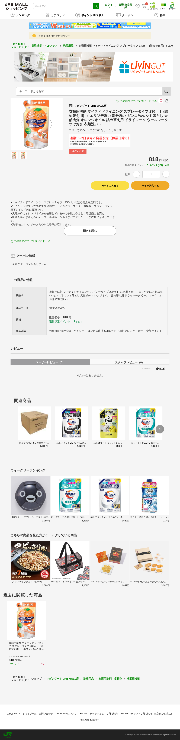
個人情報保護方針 (89, 720)
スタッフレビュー (129, 362)
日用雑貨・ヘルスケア (44, 45)
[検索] (166, 91)
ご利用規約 (112, 713)
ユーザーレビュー (50, 362)
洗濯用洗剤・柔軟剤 (110, 678)
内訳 (167, 165)
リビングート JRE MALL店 (62, 678)
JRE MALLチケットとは (91, 713)
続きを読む (90, 230)
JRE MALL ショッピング (19, 46)
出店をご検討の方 (163, 713)
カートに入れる (110, 185)
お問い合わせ (46, 713)
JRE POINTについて (65, 713)
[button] (159, 429)
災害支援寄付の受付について (54, 35)
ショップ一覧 (30, 713)
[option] (37, 124)
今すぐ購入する (150, 185)
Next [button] (49, 124)
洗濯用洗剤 (133, 678)
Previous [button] (24, 124)
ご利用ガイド (13, 713)
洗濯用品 (68, 45)
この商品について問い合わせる (138, 100)
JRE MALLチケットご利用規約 (136, 713)
